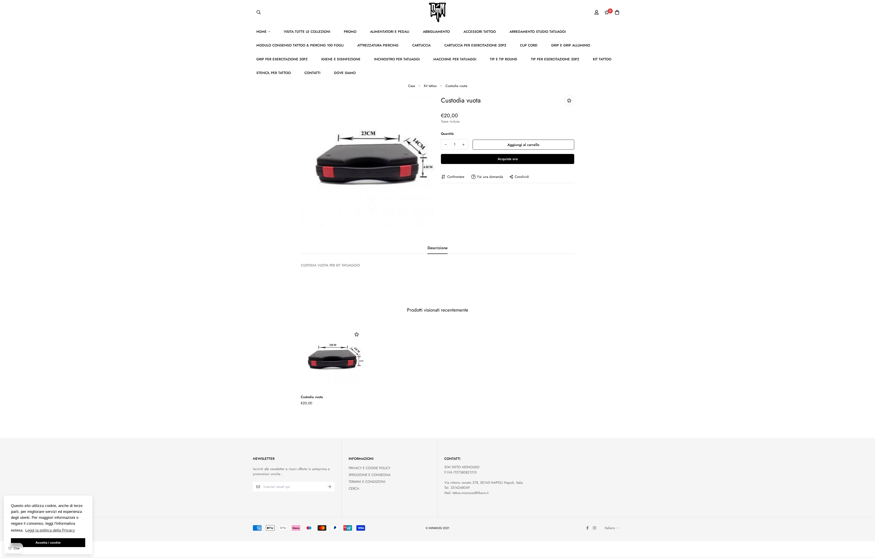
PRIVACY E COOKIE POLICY (369, 468)
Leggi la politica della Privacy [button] (50, 530)
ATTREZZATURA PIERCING (378, 45)
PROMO (350, 31)
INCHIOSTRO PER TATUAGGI (397, 59)
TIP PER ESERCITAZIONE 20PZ (555, 59)
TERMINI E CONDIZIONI (367, 481)
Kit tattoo (430, 85)
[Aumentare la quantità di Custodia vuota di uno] (463, 144)
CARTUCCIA (421, 45)
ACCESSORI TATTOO (479, 31)
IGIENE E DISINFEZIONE (340, 59)
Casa (411, 85)
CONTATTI (312, 72)
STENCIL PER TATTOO (273, 72)
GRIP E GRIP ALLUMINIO (570, 45)
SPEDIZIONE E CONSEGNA (370, 474)
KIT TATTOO (602, 59)
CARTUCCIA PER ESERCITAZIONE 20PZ (475, 45)
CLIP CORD (529, 45)
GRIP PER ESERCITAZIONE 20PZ (282, 59)
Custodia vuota (312, 396)
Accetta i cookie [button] (48, 542)
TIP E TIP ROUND (503, 59)
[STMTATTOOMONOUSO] (437, 12)
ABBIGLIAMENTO (436, 31)
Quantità (447, 133)
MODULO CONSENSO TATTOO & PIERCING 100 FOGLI (300, 45)
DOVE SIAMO (345, 72)
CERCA (354, 488)
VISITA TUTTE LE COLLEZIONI (307, 31)
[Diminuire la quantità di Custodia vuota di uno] (445, 144)
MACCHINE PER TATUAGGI (454, 59)
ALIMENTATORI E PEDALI (389, 31)
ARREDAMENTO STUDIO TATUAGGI (538, 31)
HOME (261, 31)
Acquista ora (508, 158)
